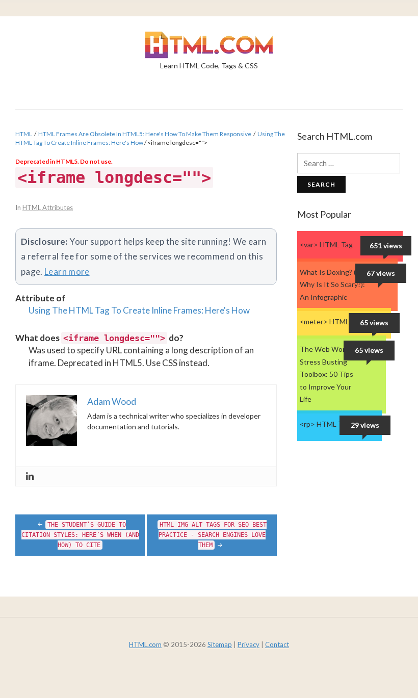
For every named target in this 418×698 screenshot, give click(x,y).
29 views (365, 425)
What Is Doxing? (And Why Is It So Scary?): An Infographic (334, 284)
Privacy (248, 644)
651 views (386, 245)
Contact (277, 644)
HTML (23, 134)
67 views (381, 273)
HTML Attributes (47, 207)
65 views (374, 322)
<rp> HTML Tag (325, 424)
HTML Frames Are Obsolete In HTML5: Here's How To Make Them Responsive (144, 134)
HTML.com (145, 644)
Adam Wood (111, 401)
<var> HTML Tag (326, 244)
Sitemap (219, 644)
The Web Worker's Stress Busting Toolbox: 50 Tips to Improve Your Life (330, 374)
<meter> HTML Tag (331, 321)
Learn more (67, 271)
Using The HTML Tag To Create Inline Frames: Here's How (139, 310)
